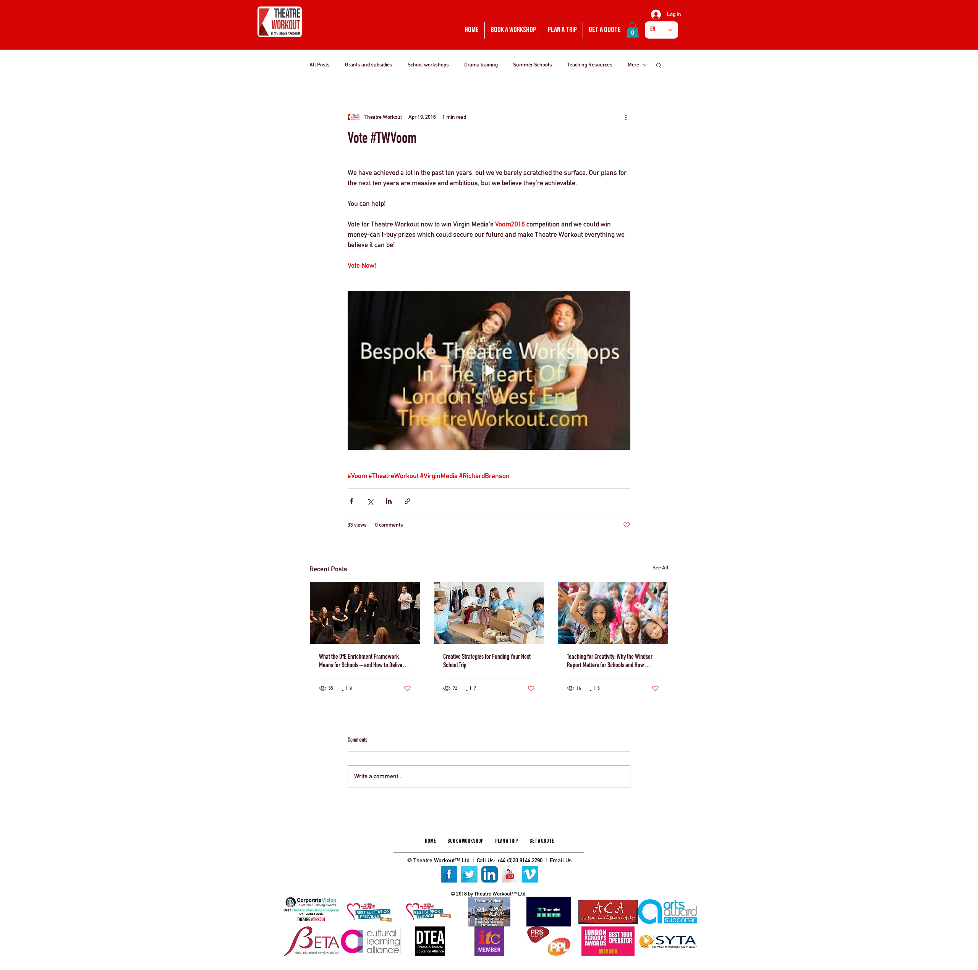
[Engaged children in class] (613, 613)
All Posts (319, 64)
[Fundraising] (489, 613)
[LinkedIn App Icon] (489, 874)
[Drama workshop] (365, 613)
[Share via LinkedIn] (388, 501)
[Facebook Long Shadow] (449, 874)
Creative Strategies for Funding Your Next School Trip (487, 661)
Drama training (481, 64)
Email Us (561, 860)
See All (661, 567)
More (633, 64)
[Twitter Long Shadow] (469, 874)
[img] (311, 911)
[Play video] (489, 370)
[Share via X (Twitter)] (370, 501)
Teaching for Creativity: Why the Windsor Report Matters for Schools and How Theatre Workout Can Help (610, 662)
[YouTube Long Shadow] (510, 874)
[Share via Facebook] (351, 501)
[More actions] (625, 117)
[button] (632, 30)
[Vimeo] (530, 874)
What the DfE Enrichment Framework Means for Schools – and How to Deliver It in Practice (363, 662)
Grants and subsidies (368, 64)
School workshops (428, 64)
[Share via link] (407, 501)
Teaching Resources (589, 64)
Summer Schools (532, 64)
